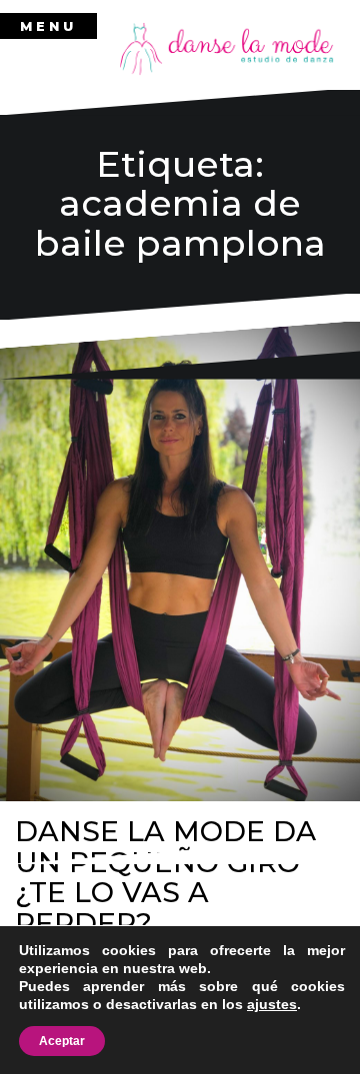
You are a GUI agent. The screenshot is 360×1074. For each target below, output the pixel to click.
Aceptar (62, 1041)
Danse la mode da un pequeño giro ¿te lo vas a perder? (166, 877)
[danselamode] (227, 48)
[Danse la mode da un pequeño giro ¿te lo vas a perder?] (180, 561)
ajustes (272, 1004)
